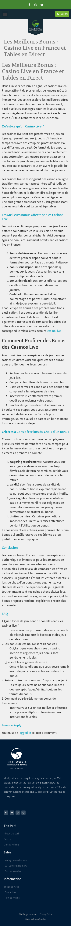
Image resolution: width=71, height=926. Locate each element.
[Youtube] (41, 4)
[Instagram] (35, 4)
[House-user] (23, 813)
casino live (54, 331)
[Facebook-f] (29, 4)
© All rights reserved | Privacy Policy (35, 914)
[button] (5, 14)
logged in (25, 732)
